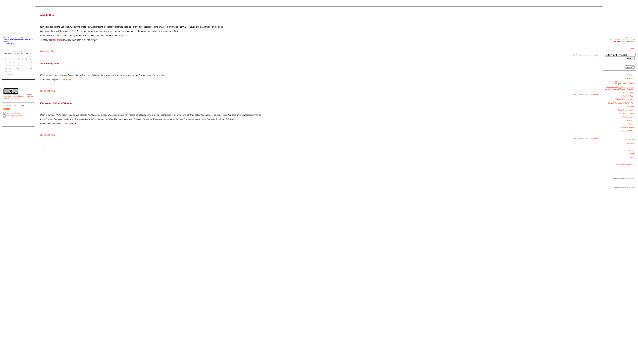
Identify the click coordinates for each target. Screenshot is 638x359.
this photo (57, 40)
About (632, 50)
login (23, 105)
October (10, 74)
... (634, 147)
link (574, 55)
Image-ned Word (47, 51)
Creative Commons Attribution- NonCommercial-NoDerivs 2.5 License (18, 96)
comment (594, 55)
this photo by (68, 123)
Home (632, 49)
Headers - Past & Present (624, 41)
